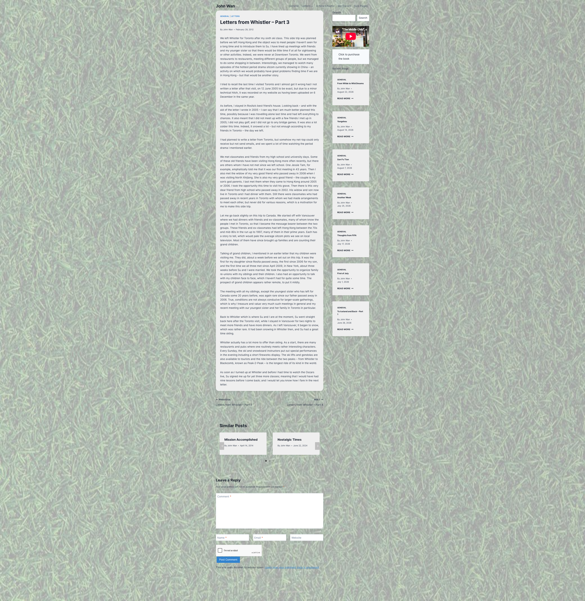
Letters (235, 16)
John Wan (228, 29)
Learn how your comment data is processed (292, 567)
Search (336, 12)
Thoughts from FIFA (346, 235)
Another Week (344, 197)
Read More (345, 98)
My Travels (344, 5)
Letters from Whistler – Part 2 (234, 402)
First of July (343, 273)
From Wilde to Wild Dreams (350, 83)
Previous (222, 446)
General (294, 5)
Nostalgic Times (289, 439)
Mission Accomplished (241, 439)
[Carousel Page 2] (269, 461)
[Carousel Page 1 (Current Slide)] (266, 461)
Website (296, 537)
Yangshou (342, 121)
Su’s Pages (361, 5)
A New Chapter (325, 5)
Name (222, 537)
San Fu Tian (343, 159)
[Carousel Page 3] (273, 461)
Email (258, 537)
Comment (224, 496)
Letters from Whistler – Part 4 (305, 402)
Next (317, 446)
